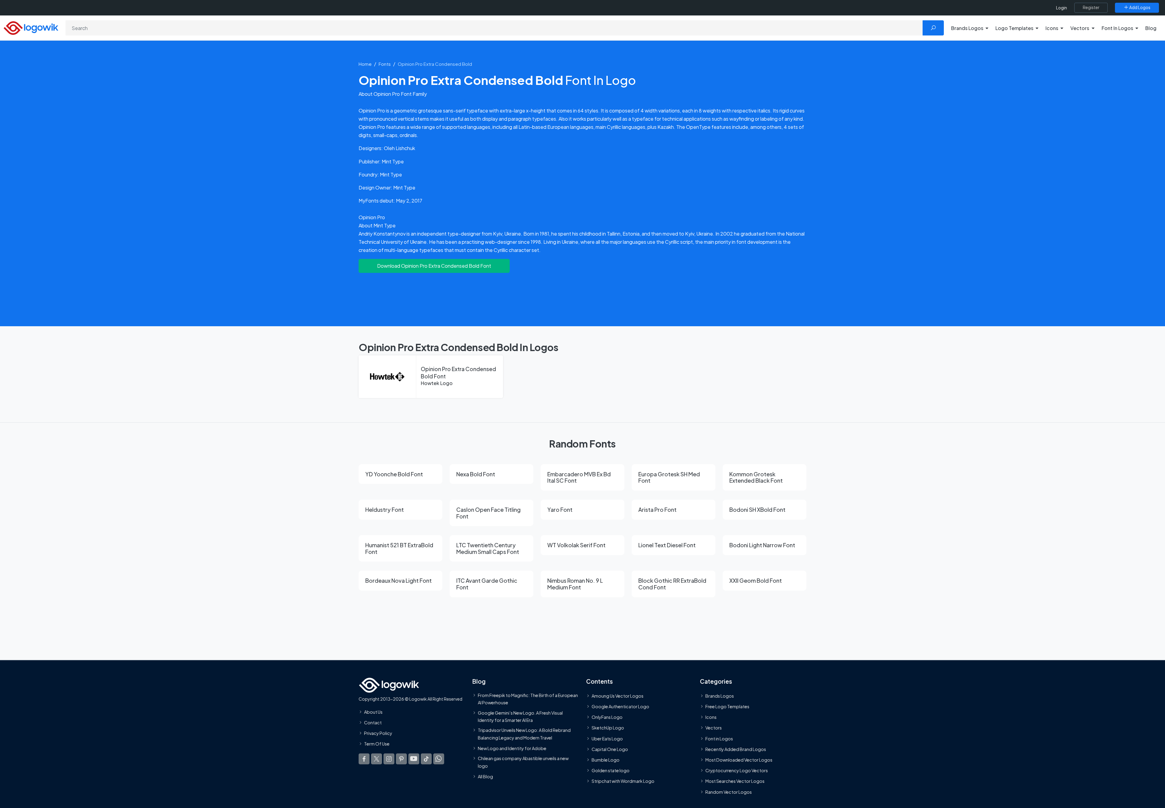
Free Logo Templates (727, 706)
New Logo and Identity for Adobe (512, 748)
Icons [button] (1051, 28)
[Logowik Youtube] (413, 758)
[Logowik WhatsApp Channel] (438, 758)
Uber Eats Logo (607, 738)
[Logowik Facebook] (364, 758)
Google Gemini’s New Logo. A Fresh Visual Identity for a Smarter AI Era (520, 716)
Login (1061, 7)
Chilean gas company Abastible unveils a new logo (523, 762)
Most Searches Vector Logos (735, 781)
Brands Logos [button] (967, 28)
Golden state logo (611, 770)
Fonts (385, 64)
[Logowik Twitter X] (376, 758)
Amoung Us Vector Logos (617, 696)
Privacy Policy (378, 733)
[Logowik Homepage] (31, 27)
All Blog (485, 776)
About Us (373, 712)
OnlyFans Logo (607, 717)
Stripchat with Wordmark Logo (623, 781)
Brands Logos (719, 696)
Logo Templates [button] (1014, 28)
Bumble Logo (606, 760)
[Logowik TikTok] (426, 758)
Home (365, 64)
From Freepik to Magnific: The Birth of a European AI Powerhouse (528, 698)
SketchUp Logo (608, 727)
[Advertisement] (582, 295)
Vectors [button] (1079, 28)
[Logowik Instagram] (388, 758)
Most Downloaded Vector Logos (738, 760)
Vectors (713, 727)
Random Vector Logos (728, 791)
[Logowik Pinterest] (401, 758)
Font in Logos (719, 738)
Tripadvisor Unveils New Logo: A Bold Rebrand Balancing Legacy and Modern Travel (524, 733)
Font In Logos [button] (1117, 28)
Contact (373, 722)
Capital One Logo (610, 749)
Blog (1151, 28)
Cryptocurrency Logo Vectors (736, 770)
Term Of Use (377, 743)
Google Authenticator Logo (620, 706)
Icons (711, 717)
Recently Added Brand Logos (735, 749)
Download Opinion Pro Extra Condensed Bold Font (434, 266)
